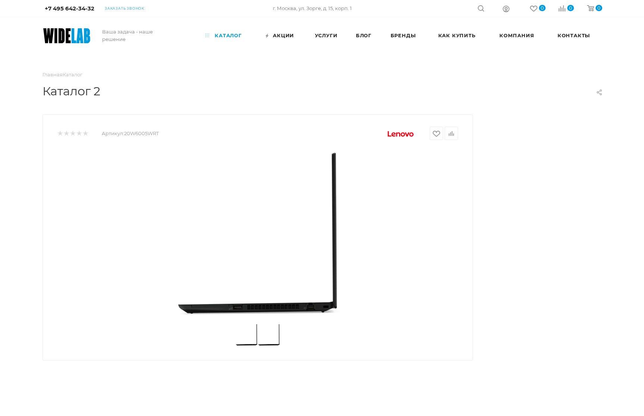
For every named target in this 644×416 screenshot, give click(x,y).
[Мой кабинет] (506, 8)
